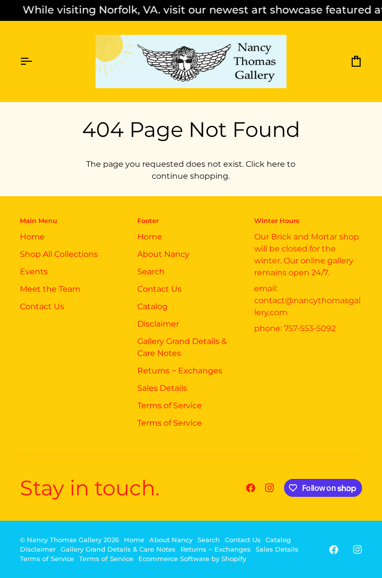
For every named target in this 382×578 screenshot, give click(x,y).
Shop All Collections (59, 254)
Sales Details (162, 388)
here (276, 164)
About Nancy (163, 254)
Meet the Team (50, 289)
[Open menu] (35, 61)
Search (151, 271)
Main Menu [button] (38, 221)
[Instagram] (269, 487)
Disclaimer (158, 324)
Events (34, 271)
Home (32, 236)
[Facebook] (250, 487)
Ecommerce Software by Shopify (192, 559)
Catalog (152, 306)
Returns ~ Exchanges (179, 370)
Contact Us (42, 306)
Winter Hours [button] (276, 221)
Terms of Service (169, 405)
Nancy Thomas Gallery (64, 540)
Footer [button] (148, 221)
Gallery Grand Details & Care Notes (118, 549)
